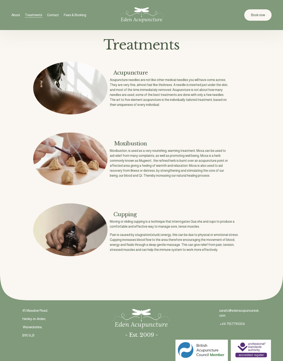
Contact (53, 15)
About (15, 15)
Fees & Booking (75, 15)
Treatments (33, 15)
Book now (258, 15)
